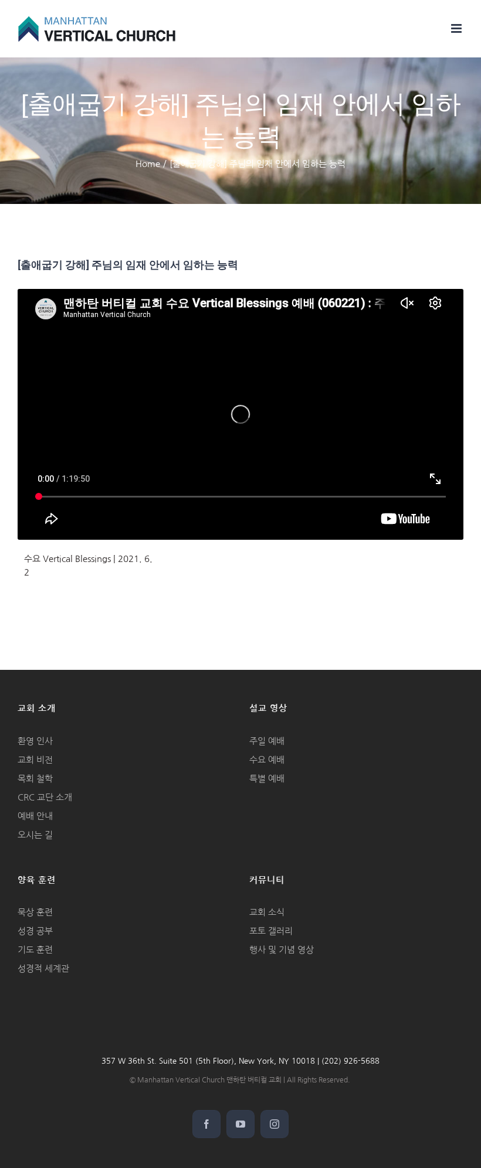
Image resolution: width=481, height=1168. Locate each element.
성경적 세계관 (43, 968)
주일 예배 (266, 741)
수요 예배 (266, 759)
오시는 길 (35, 834)
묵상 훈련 (35, 912)
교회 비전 (35, 759)
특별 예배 (266, 778)
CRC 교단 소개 (45, 797)
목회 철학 (35, 778)
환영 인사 (35, 741)
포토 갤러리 (271, 931)
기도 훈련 (35, 949)
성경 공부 (35, 931)
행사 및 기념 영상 (281, 949)
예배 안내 (35, 816)
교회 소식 (266, 912)
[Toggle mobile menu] (457, 28)
